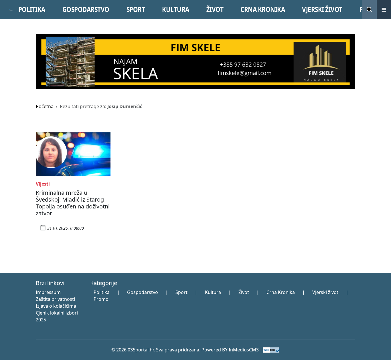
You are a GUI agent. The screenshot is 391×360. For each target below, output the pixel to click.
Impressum (48, 292)
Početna (45, 106)
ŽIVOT (215, 9)
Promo (101, 299)
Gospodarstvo (142, 292)
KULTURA (175, 9)
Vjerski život (325, 292)
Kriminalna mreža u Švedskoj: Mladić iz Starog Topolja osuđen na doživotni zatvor (73, 203)
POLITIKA (31, 9)
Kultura (213, 292)
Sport (181, 292)
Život (243, 292)
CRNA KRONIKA (262, 9)
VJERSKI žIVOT (322, 9)
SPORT (136, 9)
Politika (102, 292)
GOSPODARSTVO (85, 9)
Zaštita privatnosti (55, 299)
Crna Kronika (280, 292)
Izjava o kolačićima (56, 306)
